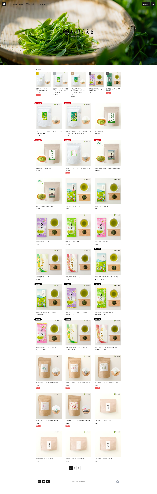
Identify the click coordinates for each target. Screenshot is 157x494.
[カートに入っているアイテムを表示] (153, 4)
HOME (14, 4)
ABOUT (21, 4)
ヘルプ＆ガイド (44, 4)
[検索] (4, 4)
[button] (146, 4)
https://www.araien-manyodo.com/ (117, 481)
